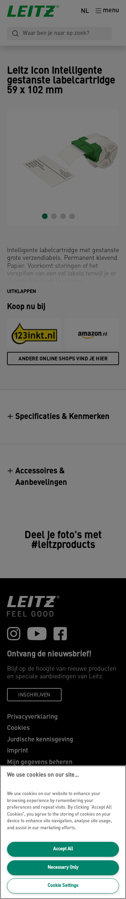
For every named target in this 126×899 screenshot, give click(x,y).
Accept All (63, 849)
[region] (63, 832)
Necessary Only (63, 867)
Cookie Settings (63, 885)
